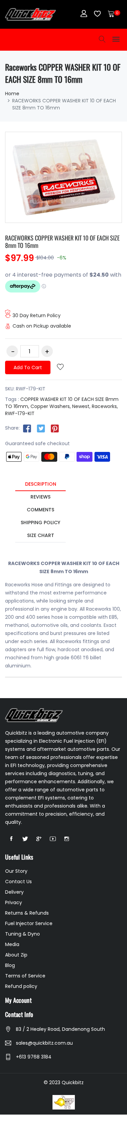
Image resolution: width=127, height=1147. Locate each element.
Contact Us (18, 881)
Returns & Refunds (27, 913)
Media (12, 944)
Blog (10, 965)
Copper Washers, (50, 406)
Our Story (16, 871)
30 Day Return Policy (37, 315)
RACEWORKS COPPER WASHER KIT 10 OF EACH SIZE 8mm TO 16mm (62, 241)
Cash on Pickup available (42, 326)
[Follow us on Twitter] (41, 428)
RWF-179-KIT (20, 413)
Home (12, 93)
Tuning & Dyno (22, 934)
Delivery (14, 892)
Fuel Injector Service (28, 923)
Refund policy (21, 986)
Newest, (81, 406)
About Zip (16, 954)
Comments (40, 509)
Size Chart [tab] (40, 535)
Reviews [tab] (40, 496)
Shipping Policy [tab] (40, 522)
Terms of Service (25, 975)
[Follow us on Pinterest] (55, 428)
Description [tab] (40, 484)
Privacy (13, 902)
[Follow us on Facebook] (27, 428)
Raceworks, (105, 406)
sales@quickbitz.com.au (44, 1043)
